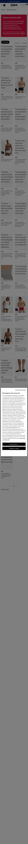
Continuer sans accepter (20, 389)
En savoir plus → (14, 444)
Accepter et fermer (14, 448)
